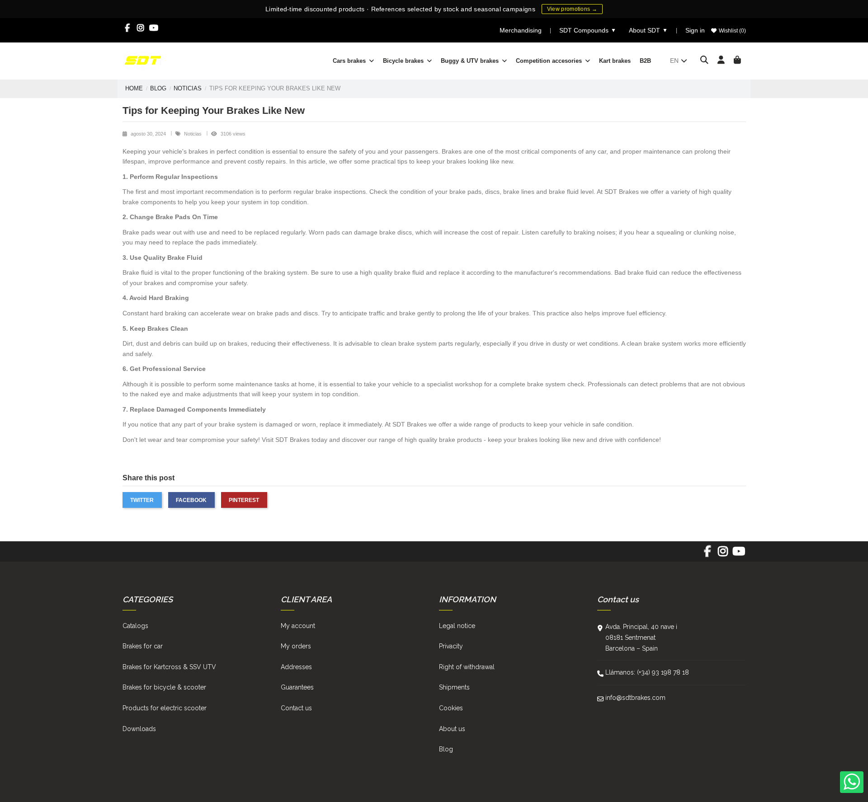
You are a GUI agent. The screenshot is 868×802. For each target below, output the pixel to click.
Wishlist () (731, 31)
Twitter (142, 500)
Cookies (451, 708)
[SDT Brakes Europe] (143, 60)
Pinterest (244, 500)
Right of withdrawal (467, 667)
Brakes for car (143, 646)
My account (298, 625)
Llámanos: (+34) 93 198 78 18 (647, 672)
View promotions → (572, 9)
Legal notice (457, 625)
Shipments (454, 687)
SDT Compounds (587, 30)
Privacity (451, 646)
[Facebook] (128, 28)
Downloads (139, 728)
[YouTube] (154, 28)
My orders (296, 646)
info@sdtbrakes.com (635, 697)
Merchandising (521, 30)
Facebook (191, 500)
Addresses (296, 667)
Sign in (695, 30)
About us (452, 728)
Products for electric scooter (165, 708)
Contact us (296, 708)
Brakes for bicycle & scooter (164, 687)
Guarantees (297, 687)
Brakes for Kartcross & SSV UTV (169, 667)
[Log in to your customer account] (721, 61)
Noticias (193, 133)
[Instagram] (141, 28)
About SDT (648, 30)
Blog (446, 749)
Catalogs (135, 625)
